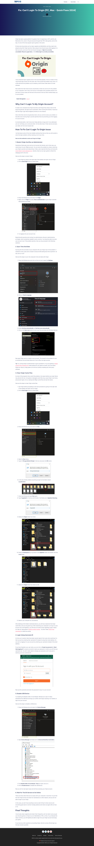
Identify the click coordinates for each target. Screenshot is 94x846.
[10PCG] (18, 2)
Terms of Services (58, 835)
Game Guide (73, 1)
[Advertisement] (47, 25)
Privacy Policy (50, 835)
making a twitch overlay (34, 629)
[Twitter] (46, 832)
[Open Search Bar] (78, 2)
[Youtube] (51, 832)
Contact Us (39, 835)
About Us (34, 835)
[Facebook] (43, 832)
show (28, 98)
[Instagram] (48, 832)
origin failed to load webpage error (23, 151)
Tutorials (65, 1)
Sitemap (44, 835)
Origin (50, 6)
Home (44, 6)
